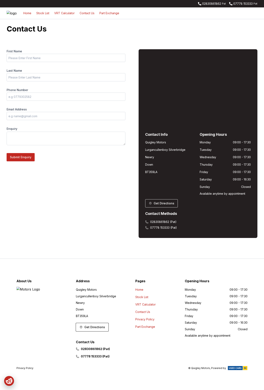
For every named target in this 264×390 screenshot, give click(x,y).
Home (27, 13)
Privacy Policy (144, 319)
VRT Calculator (64, 13)
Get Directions (164, 203)
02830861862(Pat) (163, 222)
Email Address (17, 109)
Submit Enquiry (20, 157)
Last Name (14, 70)
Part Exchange (109, 13)
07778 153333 (243, 3)
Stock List (42, 13)
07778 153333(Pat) (163, 227)
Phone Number (17, 90)
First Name (14, 51)
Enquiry (12, 128)
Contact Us (87, 13)
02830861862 (211, 3)
